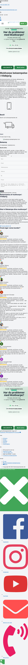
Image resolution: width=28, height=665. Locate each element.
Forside (7, 28)
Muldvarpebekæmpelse (16, 28)
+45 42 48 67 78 (4, 4)
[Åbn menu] (2, 23)
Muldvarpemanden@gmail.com (8, 10)
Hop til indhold (4, 0)
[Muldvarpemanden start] (14, 23)
